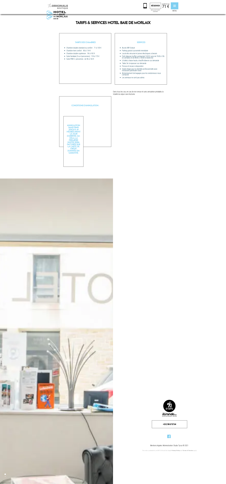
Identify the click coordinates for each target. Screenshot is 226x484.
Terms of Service (188, 450)
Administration (168, 445)
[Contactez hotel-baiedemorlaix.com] (145, 6)
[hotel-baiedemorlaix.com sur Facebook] (169, 437)
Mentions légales (156, 445)
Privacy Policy (176, 450)
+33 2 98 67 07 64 (169, 424)
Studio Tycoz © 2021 (180, 445)
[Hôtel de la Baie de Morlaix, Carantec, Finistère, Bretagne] (57, 11)
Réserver (155, 5)
